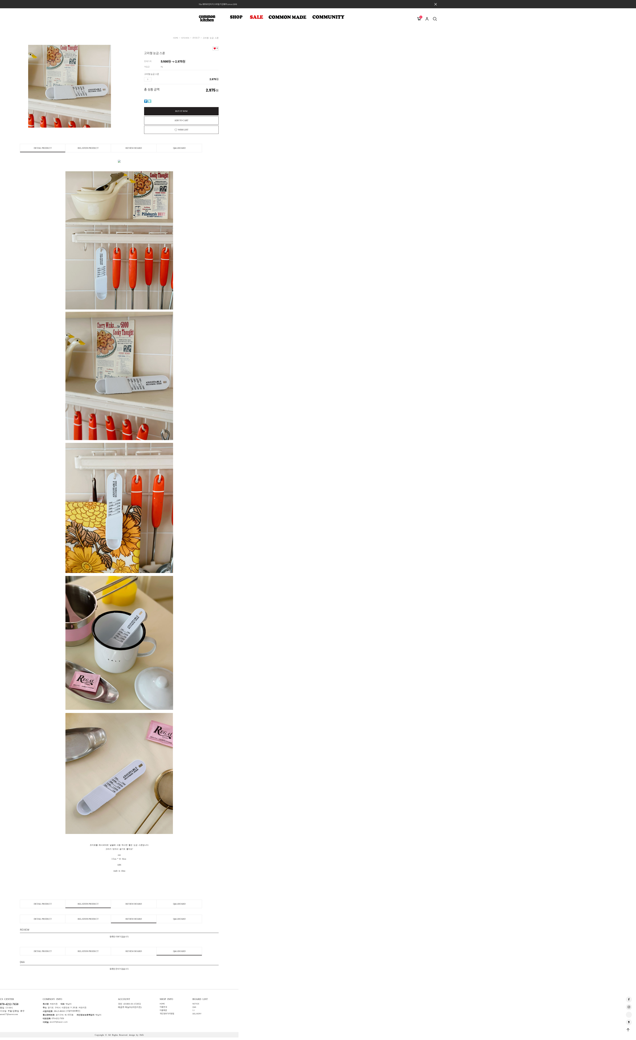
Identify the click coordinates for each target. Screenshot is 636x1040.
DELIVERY (196, 1013)
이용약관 (163, 1010)
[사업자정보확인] (73, 1011)
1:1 (193, 1010)
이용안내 (163, 1007)
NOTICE (195, 1003)
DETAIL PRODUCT (43, 148)
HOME (175, 38)
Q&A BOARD (179, 148)
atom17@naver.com (59, 1022)
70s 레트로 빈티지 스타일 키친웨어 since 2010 (218, 4)
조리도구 (196, 38)
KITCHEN (185, 38)
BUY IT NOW (181, 111)
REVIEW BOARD (134, 148)
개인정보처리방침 (167, 1013)
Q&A (194, 1007)
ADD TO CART (181, 120)
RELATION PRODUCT (88, 148)
